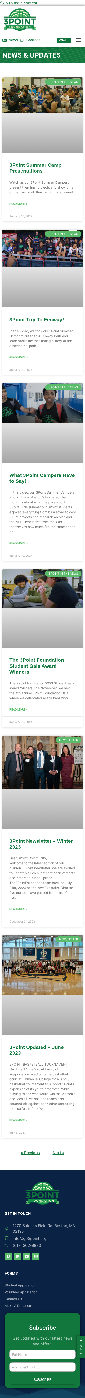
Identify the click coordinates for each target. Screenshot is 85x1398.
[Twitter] (17, 1256)
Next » (58, 1152)
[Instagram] (35, 1256)
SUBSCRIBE (42, 1380)
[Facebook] (8, 1256)
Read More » (18, 203)
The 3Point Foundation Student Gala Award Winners (36, 665)
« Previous (30, 1152)
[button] (79, 40)
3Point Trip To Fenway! (36, 319)
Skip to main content (18, 2)
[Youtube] (26, 1256)
